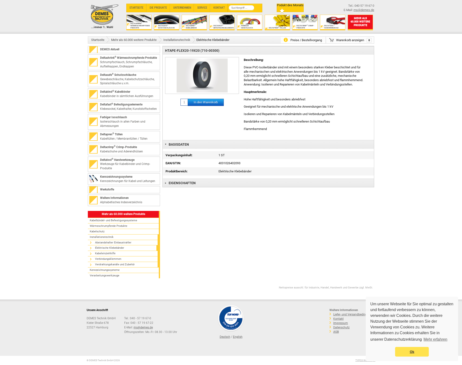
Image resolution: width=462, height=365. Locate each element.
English (238, 337)
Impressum (340, 323)
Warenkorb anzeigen (353, 40)
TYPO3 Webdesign (365, 360)
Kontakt (338, 318)
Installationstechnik (176, 40)
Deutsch (225, 337)
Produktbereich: (177, 171)
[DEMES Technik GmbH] (104, 16)
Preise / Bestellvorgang (306, 40)
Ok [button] (412, 352)
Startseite (97, 40)
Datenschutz (341, 327)
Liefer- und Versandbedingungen (354, 314)
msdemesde (143, 327)
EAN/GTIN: (173, 163)
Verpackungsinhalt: (179, 155)
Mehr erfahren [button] (435, 339)
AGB (336, 331)
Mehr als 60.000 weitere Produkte (134, 40)
